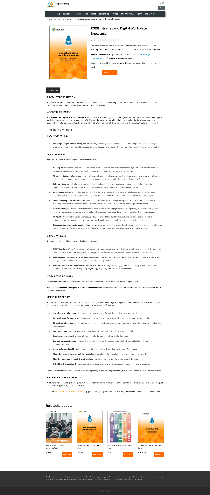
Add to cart (109, 72)
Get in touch (115, 479)
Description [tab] (53, 90)
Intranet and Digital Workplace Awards (70, 391)
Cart (162, 3)
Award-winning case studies (68, 19)
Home (48, 19)
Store (54, 19)
